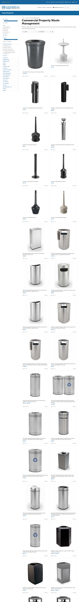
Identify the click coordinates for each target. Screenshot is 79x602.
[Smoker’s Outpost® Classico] (35, 202)
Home (23, 17)
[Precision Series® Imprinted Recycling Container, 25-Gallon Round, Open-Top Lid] (35, 535)
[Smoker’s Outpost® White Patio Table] (63, 50)
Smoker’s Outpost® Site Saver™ (58, 181)
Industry (27, 17)
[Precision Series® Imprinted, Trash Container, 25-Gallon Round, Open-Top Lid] (35, 385)
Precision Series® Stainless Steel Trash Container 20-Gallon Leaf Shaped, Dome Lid (63, 364)
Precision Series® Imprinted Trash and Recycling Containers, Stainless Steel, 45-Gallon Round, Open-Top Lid (63, 401)
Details (46, 76)
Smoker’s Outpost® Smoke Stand (30, 181)
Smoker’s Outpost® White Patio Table (60, 65)
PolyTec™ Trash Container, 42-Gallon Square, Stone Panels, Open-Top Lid (63, 588)
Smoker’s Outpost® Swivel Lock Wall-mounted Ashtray (62, 108)
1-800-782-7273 (8, 2)
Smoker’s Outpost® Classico (29, 217)
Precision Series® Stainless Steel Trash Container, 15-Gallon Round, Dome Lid (63, 291)
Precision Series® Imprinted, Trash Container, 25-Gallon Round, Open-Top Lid (34, 401)
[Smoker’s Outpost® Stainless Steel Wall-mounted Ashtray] (63, 129)
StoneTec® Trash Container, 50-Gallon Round (33, 72)
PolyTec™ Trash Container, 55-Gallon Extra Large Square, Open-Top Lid (34, 588)
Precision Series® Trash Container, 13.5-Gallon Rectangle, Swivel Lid (33, 254)
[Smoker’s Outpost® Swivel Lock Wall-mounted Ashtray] (63, 92)
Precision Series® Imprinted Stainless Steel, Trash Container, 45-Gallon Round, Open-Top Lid (34, 439)
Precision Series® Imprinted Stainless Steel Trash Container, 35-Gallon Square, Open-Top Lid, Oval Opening (62, 476)
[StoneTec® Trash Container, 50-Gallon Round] (35, 53)
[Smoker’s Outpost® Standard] (35, 129)
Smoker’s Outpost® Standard (29, 144)
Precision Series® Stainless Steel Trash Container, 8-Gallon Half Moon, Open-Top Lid (35, 291)
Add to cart (53, 76)
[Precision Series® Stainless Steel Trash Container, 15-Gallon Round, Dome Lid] (63, 275)
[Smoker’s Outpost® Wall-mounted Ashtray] (35, 92)
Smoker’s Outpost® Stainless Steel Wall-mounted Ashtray (62, 145)
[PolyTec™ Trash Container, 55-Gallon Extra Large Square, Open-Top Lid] (35, 572)
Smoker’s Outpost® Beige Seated (58, 217)
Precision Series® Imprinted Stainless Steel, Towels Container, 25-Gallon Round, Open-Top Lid (63, 439)
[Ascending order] (36, 32)
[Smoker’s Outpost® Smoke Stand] (35, 166)
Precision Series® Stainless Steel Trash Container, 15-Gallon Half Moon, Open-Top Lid (35, 327)
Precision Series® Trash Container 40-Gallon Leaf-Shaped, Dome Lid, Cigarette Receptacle (62, 254)
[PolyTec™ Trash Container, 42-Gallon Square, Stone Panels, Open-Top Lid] (63, 572)
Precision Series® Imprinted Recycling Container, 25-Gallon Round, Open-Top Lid (35, 551)
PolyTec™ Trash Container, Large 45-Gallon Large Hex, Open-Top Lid (62, 551)
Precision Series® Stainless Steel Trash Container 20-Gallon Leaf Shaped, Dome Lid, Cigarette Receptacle (35, 364)
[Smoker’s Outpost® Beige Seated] (63, 202)
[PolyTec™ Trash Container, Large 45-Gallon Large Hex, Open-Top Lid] (63, 535)
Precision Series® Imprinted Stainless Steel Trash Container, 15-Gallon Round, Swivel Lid (34, 514)
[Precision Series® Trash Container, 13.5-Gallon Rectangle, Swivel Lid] (35, 238)
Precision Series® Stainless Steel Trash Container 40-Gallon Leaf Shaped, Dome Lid (63, 327)
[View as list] (53, 32)
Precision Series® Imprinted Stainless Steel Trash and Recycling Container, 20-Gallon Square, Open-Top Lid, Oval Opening (63, 514)
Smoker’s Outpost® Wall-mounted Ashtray (33, 108)
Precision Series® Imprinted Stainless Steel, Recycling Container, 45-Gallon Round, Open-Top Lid (35, 476)
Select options (26, 76)
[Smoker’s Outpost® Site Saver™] (63, 166)
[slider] (3, 21)
